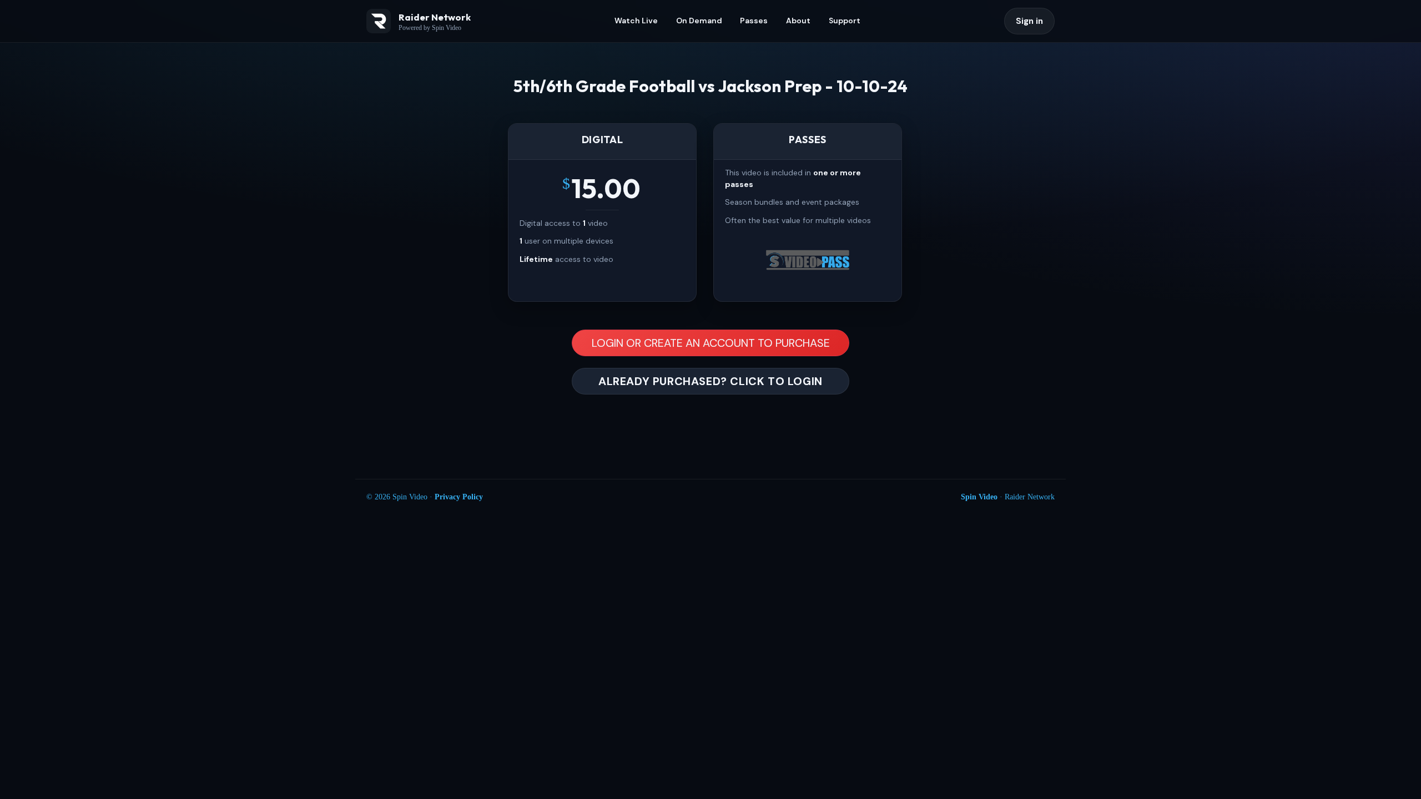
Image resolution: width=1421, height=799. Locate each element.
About (798, 21)
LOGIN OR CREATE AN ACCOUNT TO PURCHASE (711, 343)
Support (844, 21)
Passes (754, 21)
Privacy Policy (459, 497)
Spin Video (979, 497)
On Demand (699, 21)
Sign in (1029, 21)
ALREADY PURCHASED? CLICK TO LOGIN (710, 381)
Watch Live (636, 21)
